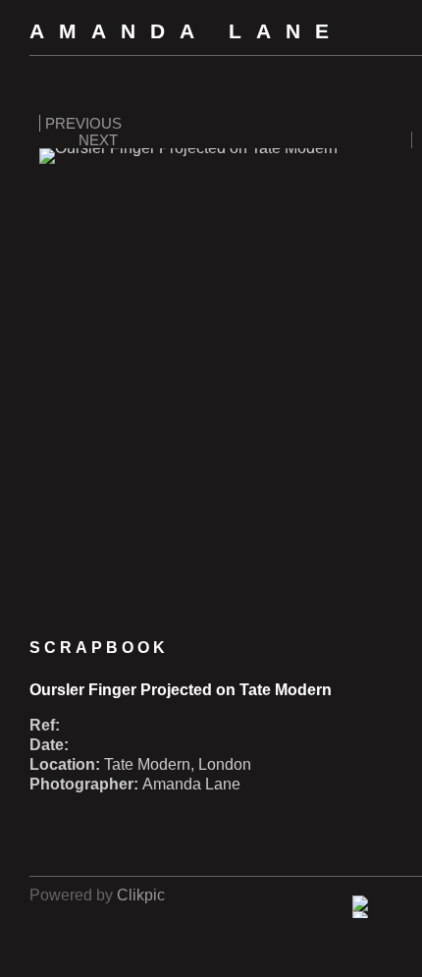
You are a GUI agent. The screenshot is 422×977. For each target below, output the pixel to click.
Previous (83, 123)
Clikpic (141, 895)
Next (98, 140)
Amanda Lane (186, 31)
